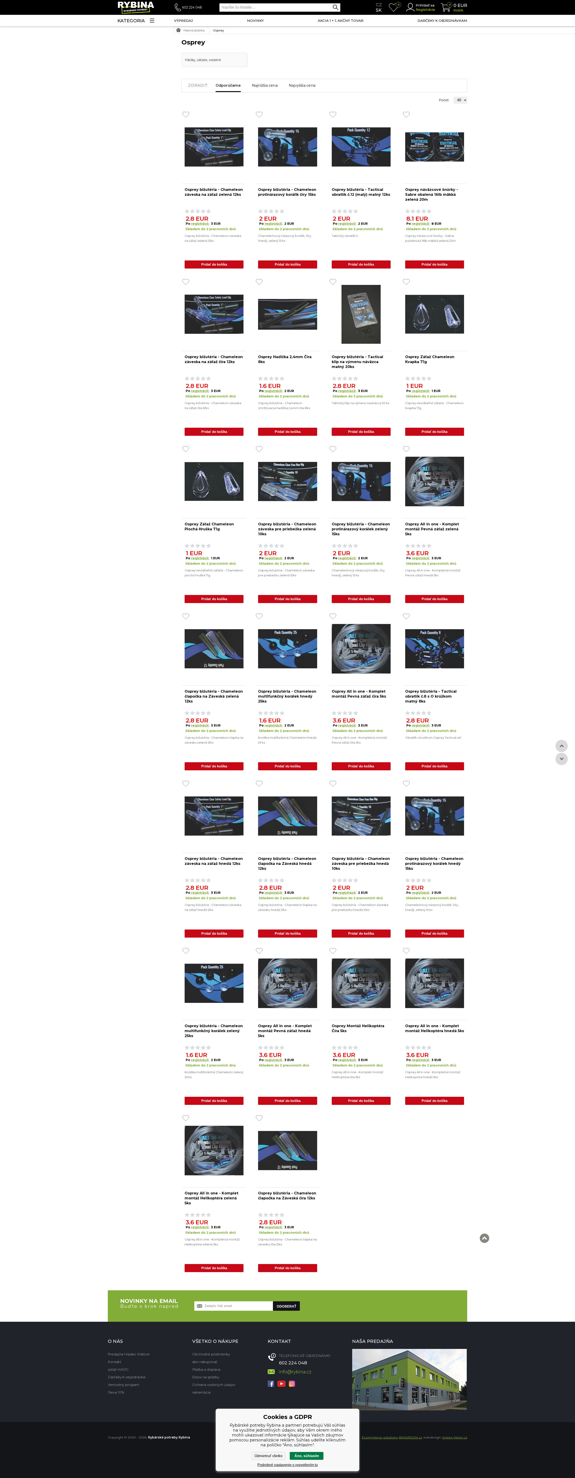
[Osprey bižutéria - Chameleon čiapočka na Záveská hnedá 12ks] (287, 816)
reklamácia (201, 1392)
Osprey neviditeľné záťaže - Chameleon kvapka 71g (434, 405)
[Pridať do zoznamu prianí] (185, 115)
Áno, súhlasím (306, 1456)
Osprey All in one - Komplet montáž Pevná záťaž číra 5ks (359, 693)
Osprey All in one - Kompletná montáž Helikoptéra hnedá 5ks (432, 1074)
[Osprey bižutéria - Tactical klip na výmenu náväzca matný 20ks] (361, 314)
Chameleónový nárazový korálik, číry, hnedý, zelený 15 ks (285, 238)
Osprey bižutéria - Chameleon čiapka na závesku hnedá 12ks (287, 907)
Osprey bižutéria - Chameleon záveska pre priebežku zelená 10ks (286, 572)
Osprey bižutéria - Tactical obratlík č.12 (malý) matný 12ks (361, 192)
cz (379, 4)
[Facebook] (271, 1384)
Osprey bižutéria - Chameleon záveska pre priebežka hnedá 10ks (361, 864)
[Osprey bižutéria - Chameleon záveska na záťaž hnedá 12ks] (214, 816)
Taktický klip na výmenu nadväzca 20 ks (360, 403)
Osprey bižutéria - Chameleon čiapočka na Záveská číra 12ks (287, 1195)
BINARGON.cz (410, 1437)
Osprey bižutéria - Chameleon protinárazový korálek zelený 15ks (361, 529)
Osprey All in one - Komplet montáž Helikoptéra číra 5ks (357, 1074)
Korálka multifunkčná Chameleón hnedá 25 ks (287, 740)
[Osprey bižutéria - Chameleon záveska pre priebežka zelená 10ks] (287, 481)
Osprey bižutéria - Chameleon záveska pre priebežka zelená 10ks (287, 529)
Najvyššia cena (302, 85)
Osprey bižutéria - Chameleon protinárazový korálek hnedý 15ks (434, 864)
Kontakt (114, 1362)
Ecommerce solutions (380, 1437)
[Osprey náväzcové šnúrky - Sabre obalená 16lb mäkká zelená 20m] (434, 147)
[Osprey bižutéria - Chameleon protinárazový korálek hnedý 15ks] (434, 816)
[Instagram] (292, 1384)
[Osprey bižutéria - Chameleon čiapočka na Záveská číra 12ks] (287, 1150)
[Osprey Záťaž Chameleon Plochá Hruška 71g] (214, 481)
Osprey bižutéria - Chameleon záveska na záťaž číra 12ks (214, 359)
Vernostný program (123, 1385)
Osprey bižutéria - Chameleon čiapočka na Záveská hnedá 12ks (287, 864)
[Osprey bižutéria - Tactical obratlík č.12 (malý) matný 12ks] (361, 147)
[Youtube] (281, 1384)
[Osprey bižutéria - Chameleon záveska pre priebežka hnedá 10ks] (361, 816)
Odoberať (286, 1306)
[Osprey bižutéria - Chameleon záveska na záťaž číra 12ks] (214, 314)
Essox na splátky (205, 1377)
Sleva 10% (116, 1392)
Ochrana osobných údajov (213, 1385)
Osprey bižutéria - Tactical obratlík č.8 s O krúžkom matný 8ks (431, 696)
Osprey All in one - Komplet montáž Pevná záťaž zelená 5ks (432, 529)
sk (379, 10)
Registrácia (425, 9)
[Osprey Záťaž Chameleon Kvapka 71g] (434, 314)
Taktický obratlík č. (345, 236)
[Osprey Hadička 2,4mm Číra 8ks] (287, 314)
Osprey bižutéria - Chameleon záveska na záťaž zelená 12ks (214, 192)
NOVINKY (255, 20)
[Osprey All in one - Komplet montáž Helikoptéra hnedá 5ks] (434, 983)
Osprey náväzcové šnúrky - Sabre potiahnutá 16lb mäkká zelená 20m (430, 238)
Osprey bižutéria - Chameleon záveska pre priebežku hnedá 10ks (360, 907)
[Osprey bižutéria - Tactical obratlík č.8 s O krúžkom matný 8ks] (434, 649)
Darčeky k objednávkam (442, 20)
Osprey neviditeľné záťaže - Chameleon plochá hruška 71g (214, 572)
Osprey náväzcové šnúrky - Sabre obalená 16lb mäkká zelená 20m (431, 194)
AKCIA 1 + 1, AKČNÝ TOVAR (340, 20)
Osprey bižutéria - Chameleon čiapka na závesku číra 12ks (287, 1242)
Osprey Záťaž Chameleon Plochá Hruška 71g (209, 526)
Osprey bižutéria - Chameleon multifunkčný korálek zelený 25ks (214, 1031)
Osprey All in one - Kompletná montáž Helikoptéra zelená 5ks (212, 1242)
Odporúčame (228, 85)
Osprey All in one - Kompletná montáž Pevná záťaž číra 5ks (359, 740)
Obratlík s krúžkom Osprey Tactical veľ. (433, 737)
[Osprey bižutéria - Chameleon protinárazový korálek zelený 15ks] (361, 481)
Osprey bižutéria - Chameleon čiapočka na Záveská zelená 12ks (214, 696)
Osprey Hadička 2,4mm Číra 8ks (285, 359)
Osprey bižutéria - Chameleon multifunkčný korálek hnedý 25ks (287, 696)
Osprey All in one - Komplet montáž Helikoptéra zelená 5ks (211, 1198)
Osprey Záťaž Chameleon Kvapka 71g (429, 359)
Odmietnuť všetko (268, 1456)
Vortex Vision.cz (454, 1437)
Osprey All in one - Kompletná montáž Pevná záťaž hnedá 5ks (432, 572)
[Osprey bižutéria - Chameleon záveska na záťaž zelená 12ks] (214, 147)
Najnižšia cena (265, 85)
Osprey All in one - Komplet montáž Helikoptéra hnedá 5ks (434, 1028)
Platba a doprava (206, 1369)
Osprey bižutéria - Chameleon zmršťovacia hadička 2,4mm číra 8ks (284, 405)
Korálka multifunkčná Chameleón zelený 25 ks (214, 1074)
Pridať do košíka (214, 264)
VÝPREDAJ (183, 20)
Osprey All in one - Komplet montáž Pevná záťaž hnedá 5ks (285, 1031)
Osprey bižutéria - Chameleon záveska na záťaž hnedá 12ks (214, 861)
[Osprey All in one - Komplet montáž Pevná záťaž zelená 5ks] (434, 481)
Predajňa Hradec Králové (129, 1354)
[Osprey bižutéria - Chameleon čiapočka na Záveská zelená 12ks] (214, 649)
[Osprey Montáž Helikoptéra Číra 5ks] (361, 983)
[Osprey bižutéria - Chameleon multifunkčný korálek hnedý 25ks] (287, 649)
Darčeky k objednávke (127, 1377)
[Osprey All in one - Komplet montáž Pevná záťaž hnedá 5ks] (287, 983)
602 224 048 (192, 7)
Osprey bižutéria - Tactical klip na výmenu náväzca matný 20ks (357, 362)
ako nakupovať (204, 1362)
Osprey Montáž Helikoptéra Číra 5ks (358, 1028)
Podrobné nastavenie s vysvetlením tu (287, 1465)
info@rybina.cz (295, 1371)
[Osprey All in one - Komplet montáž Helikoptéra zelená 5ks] (214, 1150)
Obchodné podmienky (211, 1354)
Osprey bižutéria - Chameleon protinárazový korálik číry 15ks (287, 192)
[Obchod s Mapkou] (409, 1379)
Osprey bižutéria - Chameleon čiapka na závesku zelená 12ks (214, 740)
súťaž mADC (118, 1369)
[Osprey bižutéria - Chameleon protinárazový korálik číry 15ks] (287, 147)
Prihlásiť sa (425, 5)
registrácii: (200, 224)
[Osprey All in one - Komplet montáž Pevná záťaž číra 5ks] (361, 649)
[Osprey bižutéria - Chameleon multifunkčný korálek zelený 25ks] (214, 983)
